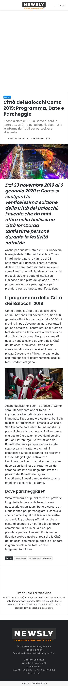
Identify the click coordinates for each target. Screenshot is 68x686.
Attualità (7, 97)
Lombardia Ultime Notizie (40, 558)
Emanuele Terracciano (18, 138)
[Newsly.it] (34, 5)
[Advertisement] (34, 51)
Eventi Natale (20, 558)
